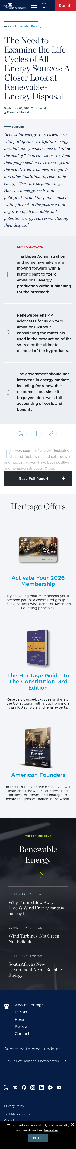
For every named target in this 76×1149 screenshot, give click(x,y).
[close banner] (72, 1125)
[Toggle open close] (63, 462)
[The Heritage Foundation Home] (14, 6)
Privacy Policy (14, 1106)
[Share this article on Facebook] (36, 433)
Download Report (18, 112)
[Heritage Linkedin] (41, 1088)
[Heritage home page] (7, 1007)
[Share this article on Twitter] (21, 434)
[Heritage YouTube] (59, 1088)
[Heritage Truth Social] (15, 1088)
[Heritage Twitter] (6, 1088)
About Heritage (29, 1005)
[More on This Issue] (38, 874)
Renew (21, 1026)
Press (20, 1019)
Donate (66, 5)
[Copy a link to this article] (51, 433)
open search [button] (44, 6)
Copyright (11, 1120)
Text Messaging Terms (20, 1114)
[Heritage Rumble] (50, 1088)
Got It (38, 1138)
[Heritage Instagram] (32, 1088)
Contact (22, 1033)
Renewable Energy (28, 26)
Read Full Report (34, 479)
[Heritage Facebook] (24, 1088)
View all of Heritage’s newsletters (31, 1061)
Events (21, 1012)
